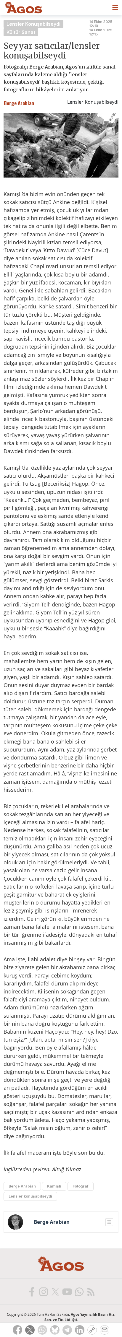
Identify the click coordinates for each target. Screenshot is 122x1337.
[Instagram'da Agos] (43, 1291)
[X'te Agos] (55, 1291)
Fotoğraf (81, 1186)
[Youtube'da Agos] (67, 1291)
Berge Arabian (22, 1186)
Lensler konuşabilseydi (30, 1196)
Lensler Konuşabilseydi (33, 24)
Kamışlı (54, 1186)
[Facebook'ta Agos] (31, 1291)
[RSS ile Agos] (91, 1291)
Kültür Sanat (21, 32)
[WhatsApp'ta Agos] (79, 1291)
